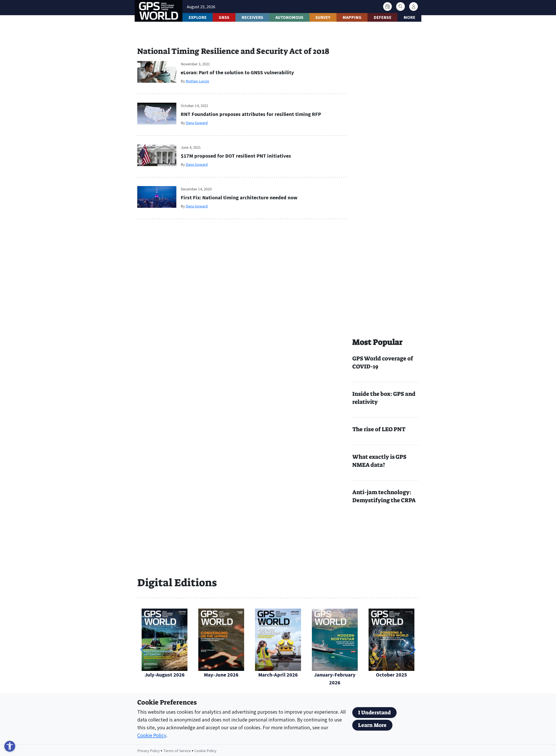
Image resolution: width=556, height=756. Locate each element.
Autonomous (289, 17)
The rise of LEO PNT (378, 429)
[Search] (400, 6)
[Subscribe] (387, 6)
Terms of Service (177, 750)
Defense (382, 17)
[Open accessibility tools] (9, 746)
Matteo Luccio (197, 81)
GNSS (224, 17)
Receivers (252, 17)
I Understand (374, 712)
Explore (198, 17)
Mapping (352, 17)
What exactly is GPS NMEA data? (379, 461)
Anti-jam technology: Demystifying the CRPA (384, 496)
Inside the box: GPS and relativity (383, 398)
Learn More (372, 725)
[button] (413, 649)
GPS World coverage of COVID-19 (382, 362)
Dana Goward (197, 122)
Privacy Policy (148, 750)
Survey (322, 17)
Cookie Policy (151, 735)
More (409, 17)
